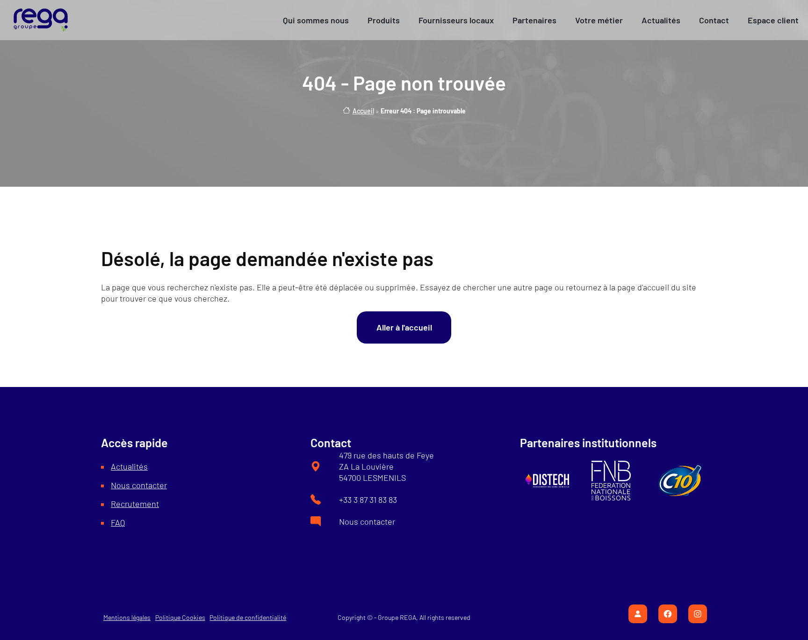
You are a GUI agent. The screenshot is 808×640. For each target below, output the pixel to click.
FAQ (118, 522)
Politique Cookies (180, 617)
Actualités (129, 466)
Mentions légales (127, 617)
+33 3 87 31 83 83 (368, 499)
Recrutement (135, 504)
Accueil (363, 111)
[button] (316, 20)
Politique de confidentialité (247, 617)
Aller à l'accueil (404, 327)
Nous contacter (139, 485)
